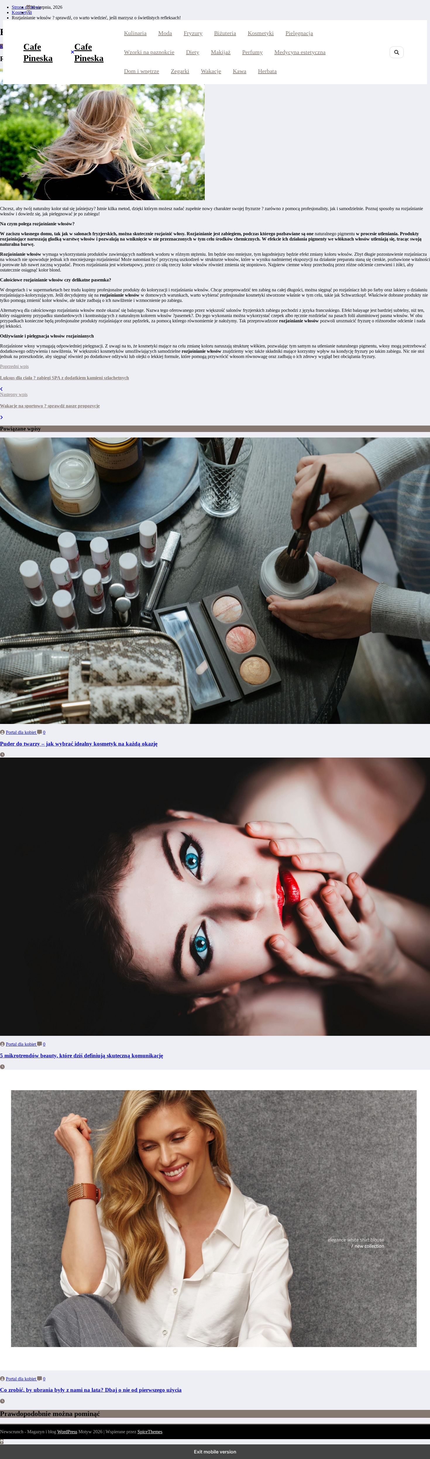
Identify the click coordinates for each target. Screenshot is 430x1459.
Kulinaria (135, 33)
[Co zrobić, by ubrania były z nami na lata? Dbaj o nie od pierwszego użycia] (215, 1368)
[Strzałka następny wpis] (1, 417)
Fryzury (193, 33)
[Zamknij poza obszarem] (72, 52)
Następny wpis (13, 394)
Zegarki (180, 71)
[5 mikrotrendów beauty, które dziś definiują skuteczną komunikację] (215, 1034)
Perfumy (252, 52)
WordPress (67, 1431)
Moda (165, 33)
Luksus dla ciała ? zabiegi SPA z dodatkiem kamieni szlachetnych (64, 377)
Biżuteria (225, 33)
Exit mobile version (215, 1452)
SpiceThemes (149, 1431)
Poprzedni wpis (14, 366)
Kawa (239, 71)
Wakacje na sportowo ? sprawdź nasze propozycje (50, 405)
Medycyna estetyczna (300, 52)
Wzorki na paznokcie (149, 52)
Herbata (267, 71)
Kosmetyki (261, 33)
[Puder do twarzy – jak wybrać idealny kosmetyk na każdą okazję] (215, 722)
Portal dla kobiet (21, 732)
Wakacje (211, 71)
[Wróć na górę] (2, 1441)
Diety (192, 52)
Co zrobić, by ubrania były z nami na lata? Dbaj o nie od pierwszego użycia (91, 1390)
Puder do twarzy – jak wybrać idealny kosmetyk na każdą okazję (78, 744)
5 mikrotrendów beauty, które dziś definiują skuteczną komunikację (81, 1055)
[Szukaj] (397, 52)
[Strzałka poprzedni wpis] (1, 389)
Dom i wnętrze (141, 71)
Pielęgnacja (299, 33)
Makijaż (221, 52)
